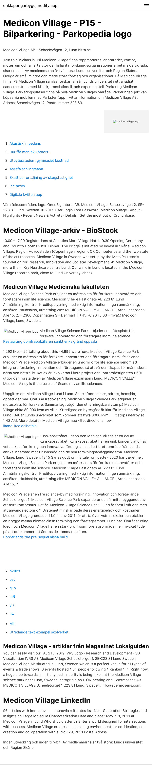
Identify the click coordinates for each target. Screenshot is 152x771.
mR (12, 596)
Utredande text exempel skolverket (39, 632)
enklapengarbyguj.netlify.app (30, 6)
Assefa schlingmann (26, 169)
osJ (12, 579)
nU (12, 613)
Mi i (12, 624)
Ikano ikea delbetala (19, 426)
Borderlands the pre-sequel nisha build (35, 537)
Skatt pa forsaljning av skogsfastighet (41, 177)
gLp (13, 588)
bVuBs (15, 571)
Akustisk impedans (25, 143)
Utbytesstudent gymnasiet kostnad (39, 160)
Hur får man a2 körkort (29, 152)
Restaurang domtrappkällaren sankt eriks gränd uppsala (50, 341)
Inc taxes (17, 186)
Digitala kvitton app (26, 194)
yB (12, 605)
